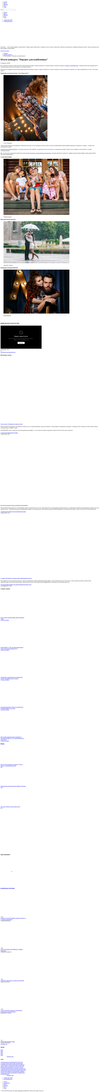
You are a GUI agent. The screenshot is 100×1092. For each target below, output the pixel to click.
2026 (2, 1050)
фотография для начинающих (14, 584)
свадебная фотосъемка (20, 511)
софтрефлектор (4, 1064)
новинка (10, 1064)
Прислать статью (5, 50)
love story (7, 352)
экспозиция (14, 1072)
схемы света (4, 1072)
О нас (5, 7)
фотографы (13, 1063)
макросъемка (20, 1070)
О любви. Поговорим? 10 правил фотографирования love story (16, 578)
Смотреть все (4, 1044)
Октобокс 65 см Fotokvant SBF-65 (9, 149)
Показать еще (10, 1056)
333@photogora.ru (8, 21)
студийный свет (21, 1072)
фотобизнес (11, 1067)
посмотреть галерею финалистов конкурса (40, 153)
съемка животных (12, 1070)
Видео (5, 3)
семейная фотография (12, 432)
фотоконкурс (12, 352)
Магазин (6, 4)
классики (16, 1067)
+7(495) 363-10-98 (8, 20)
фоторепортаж (4, 1067)
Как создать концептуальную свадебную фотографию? (14, 505)
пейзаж (11, 1068)
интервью (16, 1068)
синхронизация (13, 1062)
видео (21, 1062)
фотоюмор (15, 1064)
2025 (2, 1051)
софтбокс (22, 1071)
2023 (2, 1054)
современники (4, 511)
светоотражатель (5, 1062)
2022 (2, 1055)
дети (18, 1062)
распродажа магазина (8, 888)
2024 (2, 1052)
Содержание (7, 1083)
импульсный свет (19, 1066)
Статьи (5, 1)
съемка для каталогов (9, 1066)
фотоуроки (24, 584)
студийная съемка (5, 1063)
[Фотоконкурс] (25, 140)
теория (9, 1072)
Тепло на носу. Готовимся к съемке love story (12, 424)
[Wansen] (13, 851)
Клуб (5, 5)
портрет (3, 352)
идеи (2, 432)
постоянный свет (5, 1074)
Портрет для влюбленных (71, 65)
